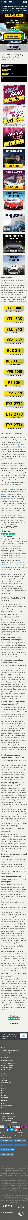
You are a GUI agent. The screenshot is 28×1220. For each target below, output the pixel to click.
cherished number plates (13, 581)
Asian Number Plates (6, 1067)
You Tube (4, 1088)
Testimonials (4, 1110)
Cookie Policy (12, 1135)
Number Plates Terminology (8, 1116)
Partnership (4, 1078)
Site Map (19, 1135)
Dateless (8, 66)
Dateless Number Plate (14, 447)
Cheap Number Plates (6, 1052)
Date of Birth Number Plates (8, 1063)
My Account (10, 1133)
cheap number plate (7, 499)
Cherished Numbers (6, 1057)
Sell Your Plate (5, 1076)
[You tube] (16, 1129)
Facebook (4, 1093)
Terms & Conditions (20, 1133)
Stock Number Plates (6, 1070)
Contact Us (3, 1133)
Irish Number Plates (16, 548)
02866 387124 (15, 20)
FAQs (2, 1103)
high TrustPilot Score (18, 558)
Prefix (7, 70)
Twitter (4, 1095)
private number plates (8, 466)
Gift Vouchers (4, 1080)
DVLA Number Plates (6, 1145)
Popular (5, 78)
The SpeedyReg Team (6, 1105)
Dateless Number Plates (7, 1154)
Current (8, 74)
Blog (3, 1090)
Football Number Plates (7, 1065)
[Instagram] (20, 1129)
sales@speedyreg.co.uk (15, 22)
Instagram (5, 1097)
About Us (3, 1108)
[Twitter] (12, 1129)
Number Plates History (7, 1118)
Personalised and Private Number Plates (11, 1050)
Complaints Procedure (5, 1137)
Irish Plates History (6, 1120)
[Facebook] (7, 1129)
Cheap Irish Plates (5, 1055)
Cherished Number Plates (7, 1149)
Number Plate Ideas (10, 485)
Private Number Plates (6, 1140)
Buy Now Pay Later (6, 1082)
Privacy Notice (3, 1135)
